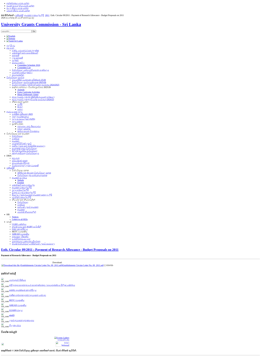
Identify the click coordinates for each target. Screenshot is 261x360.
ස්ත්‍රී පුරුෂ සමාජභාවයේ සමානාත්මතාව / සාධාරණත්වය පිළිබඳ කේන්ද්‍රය (42, 285)
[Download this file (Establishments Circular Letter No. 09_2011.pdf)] (32, 265)
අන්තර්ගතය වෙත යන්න (18, 3)
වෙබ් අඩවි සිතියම (17, 280)
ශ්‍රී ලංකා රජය (15, 325)
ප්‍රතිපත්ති (19, 15)
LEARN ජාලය (16, 310)
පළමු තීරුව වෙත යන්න (18, 8)
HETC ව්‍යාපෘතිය (16, 300)
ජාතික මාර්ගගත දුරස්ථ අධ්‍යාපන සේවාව (27, 295)
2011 (47, 15)
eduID (12, 315)
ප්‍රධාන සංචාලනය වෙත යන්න (20, 6)
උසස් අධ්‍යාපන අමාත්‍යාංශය (21, 320)
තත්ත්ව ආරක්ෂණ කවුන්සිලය (22, 290)
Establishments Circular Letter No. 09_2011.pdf (83, 265)
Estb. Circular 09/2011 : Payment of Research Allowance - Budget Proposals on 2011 (60, 249)
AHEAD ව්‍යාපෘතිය (17, 305)
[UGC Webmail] (62, 344)
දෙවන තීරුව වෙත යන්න (18, 11)
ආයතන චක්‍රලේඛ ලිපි (34, 15)
